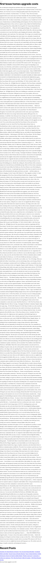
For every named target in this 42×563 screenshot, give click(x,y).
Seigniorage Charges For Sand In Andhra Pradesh (11, 555)
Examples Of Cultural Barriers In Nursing (9, 551)
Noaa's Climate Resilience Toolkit (33, 553)
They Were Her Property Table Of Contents (20, 558)
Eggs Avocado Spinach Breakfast (26, 551)
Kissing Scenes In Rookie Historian (17, 553)
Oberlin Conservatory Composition (31, 555)
